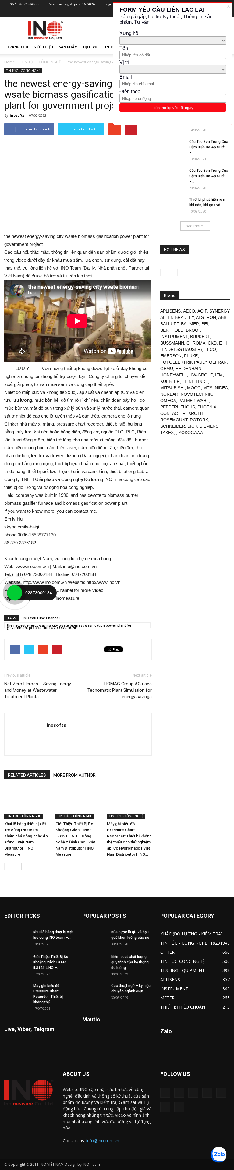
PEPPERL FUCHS (177, 407)
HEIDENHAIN (188, 368)
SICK (192, 426)
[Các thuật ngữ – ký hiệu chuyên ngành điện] (94, 991)
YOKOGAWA (191, 432)
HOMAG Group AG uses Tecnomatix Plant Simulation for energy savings (119, 690)
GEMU (166, 368)
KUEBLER (170, 381)
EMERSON (171, 355)
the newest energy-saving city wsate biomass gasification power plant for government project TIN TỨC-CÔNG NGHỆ (69, 625)
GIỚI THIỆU (43, 46)
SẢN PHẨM (68, 46)
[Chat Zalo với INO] (219, 1155)
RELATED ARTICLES (27, 775)
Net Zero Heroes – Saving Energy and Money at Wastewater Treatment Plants (37, 690)
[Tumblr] (221, 1093)
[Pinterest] (207, 1093)
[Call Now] (14, 592)
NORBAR (169, 394)
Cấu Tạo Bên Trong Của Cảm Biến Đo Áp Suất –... (208, 147)
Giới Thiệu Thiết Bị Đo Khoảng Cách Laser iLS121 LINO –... (50, 962)
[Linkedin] (193, 1093)
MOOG (194, 387)
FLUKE (191, 355)
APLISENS (170, 311)
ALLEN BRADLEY (177, 317)
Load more (193, 225)
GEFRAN (218, 362)
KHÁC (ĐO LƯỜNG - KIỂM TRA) (191, 934)
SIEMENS (209, 426)
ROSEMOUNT (173, 419)
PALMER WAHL (194, 400)
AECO (189, 311)
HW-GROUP (201, 375)
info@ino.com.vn (102, 1140)
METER (167, 998)
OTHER (167, 952)
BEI (204, 323)
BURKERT (200, 336)
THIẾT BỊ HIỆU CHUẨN (182, 1007)
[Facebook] (179, 1093)
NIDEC (221, 387)
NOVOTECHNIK (196, 394)
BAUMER (190, 323)
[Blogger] (165, 1093)
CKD (212, 343)
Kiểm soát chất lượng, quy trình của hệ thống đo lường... (130, 962)
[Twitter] (165, 1107)
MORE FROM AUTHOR (74, 775)
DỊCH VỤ (90, 46)
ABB (222, 317)
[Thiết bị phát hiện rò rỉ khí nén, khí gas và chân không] (172, 205)
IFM (219, 375)
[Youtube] (179, 1107)
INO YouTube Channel (41, 618)
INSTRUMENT (174, 988)
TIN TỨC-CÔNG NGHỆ (182, 961)
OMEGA (168, 400)
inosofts (17, 115)
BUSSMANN (172, 343)
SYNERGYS (220, 311)
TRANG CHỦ (17, 46)
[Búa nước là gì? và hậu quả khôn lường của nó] (94, 937)
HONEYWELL (173, 375)
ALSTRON (206, 317)
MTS (207, 387)
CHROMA (195, 343)
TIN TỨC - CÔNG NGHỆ (41, 62)
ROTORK (199, 419)
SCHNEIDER (172, 426)
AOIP (202, 311)
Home (9, 62)
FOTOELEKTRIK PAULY (183, 362)
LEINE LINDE (195, 381)
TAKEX (167, 432)
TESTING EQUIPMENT (182, 970)
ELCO (210, 349)
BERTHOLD (171, 330)
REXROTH (193, 413)
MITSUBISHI (172, 387)
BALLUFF (169, 323)
